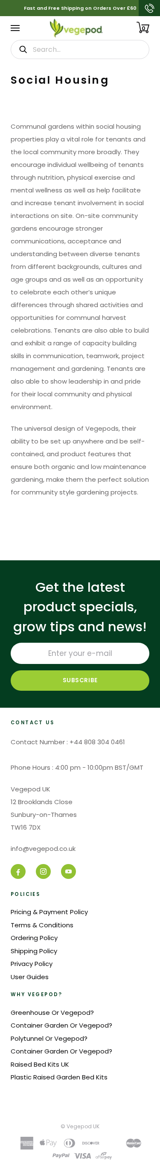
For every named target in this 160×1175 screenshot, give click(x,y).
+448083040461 (149, 8)
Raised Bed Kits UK (40, 1064)
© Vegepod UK (80, 1126)
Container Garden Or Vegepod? (61, 1025)
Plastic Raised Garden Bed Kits (59, 1077)
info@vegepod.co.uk (43, 848)
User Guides (30, 976)
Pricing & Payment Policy (49, 911)
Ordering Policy (34, 937)
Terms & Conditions (42, 925)
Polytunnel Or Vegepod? (49, 1038)
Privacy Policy (31, 963)
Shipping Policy (34, 950)
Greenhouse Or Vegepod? (52, 1012)
